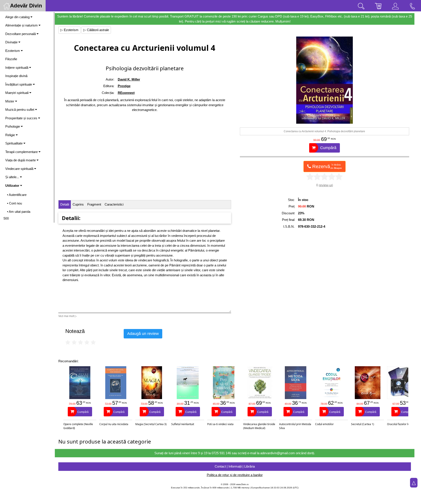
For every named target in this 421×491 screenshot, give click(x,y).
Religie (10, 135)
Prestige (124, 86)
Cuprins (78, 204)
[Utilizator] (395, 5)
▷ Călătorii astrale (96, 30)
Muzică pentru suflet (20, 109)
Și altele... (12, 177)
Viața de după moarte (21, 160)
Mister (10, 101)
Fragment (94, 204)
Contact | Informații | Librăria (235, 466)
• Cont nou (14, 203)
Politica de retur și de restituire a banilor (235, 475)
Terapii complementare (22, 152)
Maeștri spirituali (17, 93)
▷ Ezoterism (69, 30)
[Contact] (412, 5)
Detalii (64, 204)
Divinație (11, 42)
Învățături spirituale (19, 84)
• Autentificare (17, 195)
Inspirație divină (16, 76)
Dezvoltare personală (21, 34)
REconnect (126, 93)
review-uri (326, 185)
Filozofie (11, 59)
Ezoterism (13, 51)
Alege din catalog (17, 17)
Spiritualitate (14, 143)
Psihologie (13, 126)
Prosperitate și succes (21, 118)
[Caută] (361, 5)
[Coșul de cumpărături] (378, 5)
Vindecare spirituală (19, 169)
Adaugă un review (143, 333)
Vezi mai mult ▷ (67, 316)
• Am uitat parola (18, 211)
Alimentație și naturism (22, 25)
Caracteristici (114, 204)
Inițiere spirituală (17, 67)
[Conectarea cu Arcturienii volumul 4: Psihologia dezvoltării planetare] (324, 80)
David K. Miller (129, 79)
